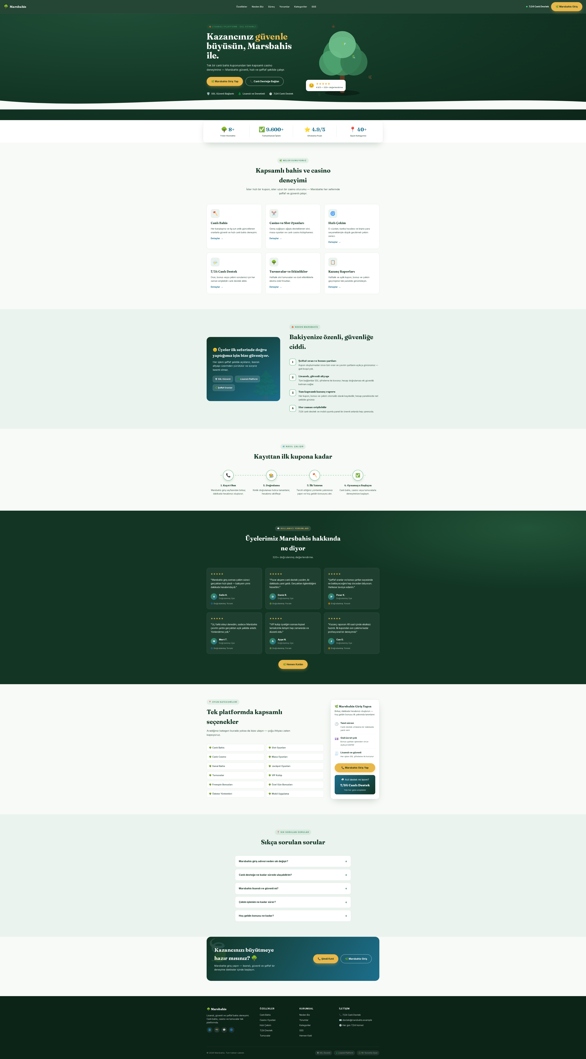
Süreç (271, 6)
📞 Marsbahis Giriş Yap (355, 767)
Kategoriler (300, 6)
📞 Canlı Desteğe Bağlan (264, 81)
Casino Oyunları (268, 1020)
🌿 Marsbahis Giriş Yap (224, 81)
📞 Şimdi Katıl (326, 958)
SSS (314, 6)
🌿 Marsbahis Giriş (567, 6)
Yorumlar (284, 6)
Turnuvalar (265, 1035)
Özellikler (241, 6)
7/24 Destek (266, 1030)
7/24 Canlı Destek (539, 6)
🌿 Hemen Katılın (293, 664)
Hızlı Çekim (265, 1025)
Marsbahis (15, 6)
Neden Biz (258, 6)
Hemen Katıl (305, 1035)
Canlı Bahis (265, 1015)
